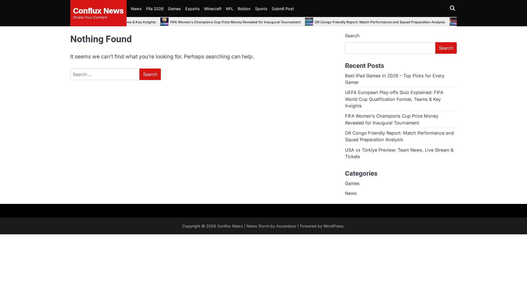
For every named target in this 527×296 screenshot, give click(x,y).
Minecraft (213, 8)
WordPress (333, 226)
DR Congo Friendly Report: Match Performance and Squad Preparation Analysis (366, 22)
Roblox (244, 8)
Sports (261, 8)
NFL (229, 8)
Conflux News (98, 10)
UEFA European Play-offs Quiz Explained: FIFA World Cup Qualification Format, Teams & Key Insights (394, 99)
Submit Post (283, 8)
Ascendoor (286, 226)
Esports (192, 8)
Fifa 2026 (155, 8)
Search (352, 35)
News (136, 8)
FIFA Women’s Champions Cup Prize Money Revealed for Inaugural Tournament (222, 22)
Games (174, 8)
